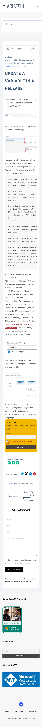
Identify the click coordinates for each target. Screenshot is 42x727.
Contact (23, 711)
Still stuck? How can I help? (23, 484)
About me (33, 711)
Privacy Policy (11, 711)
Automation (26, 63)
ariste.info (9, 57)
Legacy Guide (13, 63)
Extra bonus (12, 496)
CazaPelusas (34, 718)
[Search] (36, 6)
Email (8, 433)
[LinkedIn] (21, 704)
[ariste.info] (15, 6)
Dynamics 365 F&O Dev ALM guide (20, 60)
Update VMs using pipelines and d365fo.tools (28, 496)
